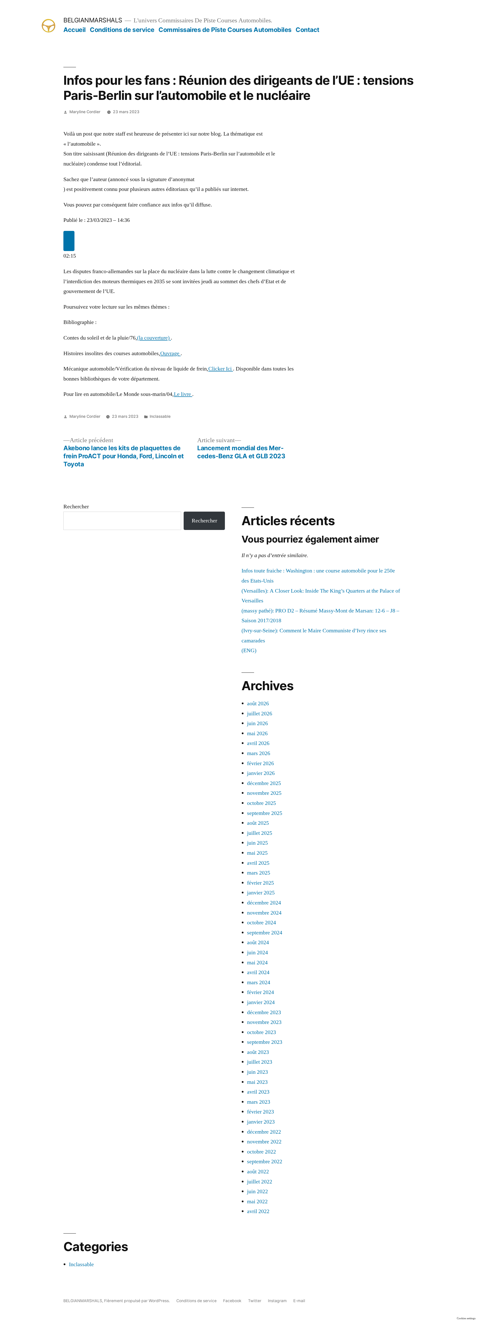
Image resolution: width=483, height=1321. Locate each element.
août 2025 (258, 823)
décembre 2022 (264, 1131)
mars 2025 (258, 872)
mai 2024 (257, 962)
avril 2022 (258, 1211)
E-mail (299, 1300)
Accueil (74, 29)
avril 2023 (258, 1091)
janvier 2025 (261, 892)
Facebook (232, 1300)
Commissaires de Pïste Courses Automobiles (225, 29)
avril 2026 (258, 743)
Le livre (183, 394)
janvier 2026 (261, 773)
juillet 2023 (259, 1061)
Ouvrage (170, 353)
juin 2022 (257, 1191)
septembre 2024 (264, 932)
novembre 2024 (264, 912)
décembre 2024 (264, 902)
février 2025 (260, 882)
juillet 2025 (259, 833)
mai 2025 (257, 852)
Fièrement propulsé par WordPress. (137, 1300)
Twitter (254, 1300)
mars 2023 (258, 1101)
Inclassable (160, 416)
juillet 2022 (259, 1181)
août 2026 (258, 703)
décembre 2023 (264, 1012)
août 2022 (258, 1171)
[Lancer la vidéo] (68, 241)
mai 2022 (257, 1201)
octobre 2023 (261, 1032)
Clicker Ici (220, 368)
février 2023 (260, 1111)
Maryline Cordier (84, 111)
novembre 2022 (264, 1141)
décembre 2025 (264, 783)
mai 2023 (257, 1082)
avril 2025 (258, 862)
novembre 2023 (264, 1022)
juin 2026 (257, 723)
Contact (307, 29)
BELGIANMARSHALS (92, 20)
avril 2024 (258, 972)
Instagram (277, 1300)
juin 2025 (257, 842)
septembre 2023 (264, 1042)
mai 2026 (257, 733)
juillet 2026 (259, 713)
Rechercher (76, 506)
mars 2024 (258, 982)
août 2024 (258, 942)
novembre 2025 (264, 793)
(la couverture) (154, 337)
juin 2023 (257, 1072)
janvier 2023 (261, 1121)
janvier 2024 (261, 1002)
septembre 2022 (264, 1161)
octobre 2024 (261, 922)
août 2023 (258, 1052)
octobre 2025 (261, 803)
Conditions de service (122, 29)
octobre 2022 (261, 1151)
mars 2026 (258, 753)
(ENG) (249, 650)
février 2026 (260, 763)
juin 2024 (257, 952)
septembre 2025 (264, 813)
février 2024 (260, 992)
